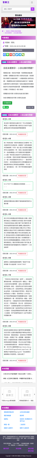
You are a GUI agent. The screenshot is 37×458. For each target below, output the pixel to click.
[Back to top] (34, 450)
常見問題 (18, 448)
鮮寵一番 (6, 424)
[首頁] (2, 31)
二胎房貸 (22, 424)
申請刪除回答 (22, 134)
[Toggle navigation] (32, 2)
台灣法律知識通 (24, 412)
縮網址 (6, 419)
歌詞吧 (22, 415)
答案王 (6, 2)
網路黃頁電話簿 (9, 412)
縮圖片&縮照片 (8, 428)
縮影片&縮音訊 (24, 428)
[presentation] (2, 394)
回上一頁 (30, 107)
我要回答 (8, 103)
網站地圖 (31, 448)
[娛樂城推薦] (18, 22)
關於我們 (6, 448)
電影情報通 (7, 415)
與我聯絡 (19, 50)
